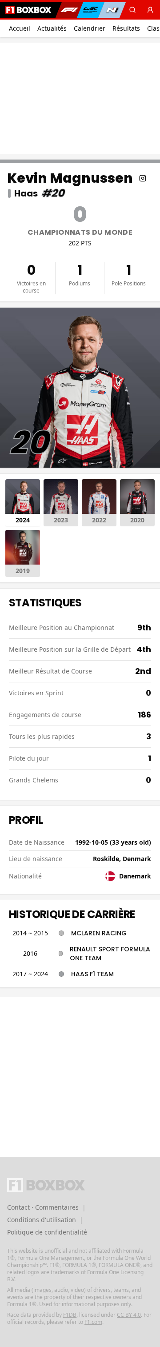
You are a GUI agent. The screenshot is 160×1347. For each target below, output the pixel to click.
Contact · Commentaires (43, 1207)
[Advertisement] (80, 98)
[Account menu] (150, 10)
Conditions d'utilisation (41, 1219)
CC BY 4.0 (129, 1315)
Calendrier (89, 28)
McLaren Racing (99, 933)
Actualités (52, 28)
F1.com (93, 1322)
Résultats (126, 28)
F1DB (69, 1315)
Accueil (19, 28)
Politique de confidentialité (47, 1232)
